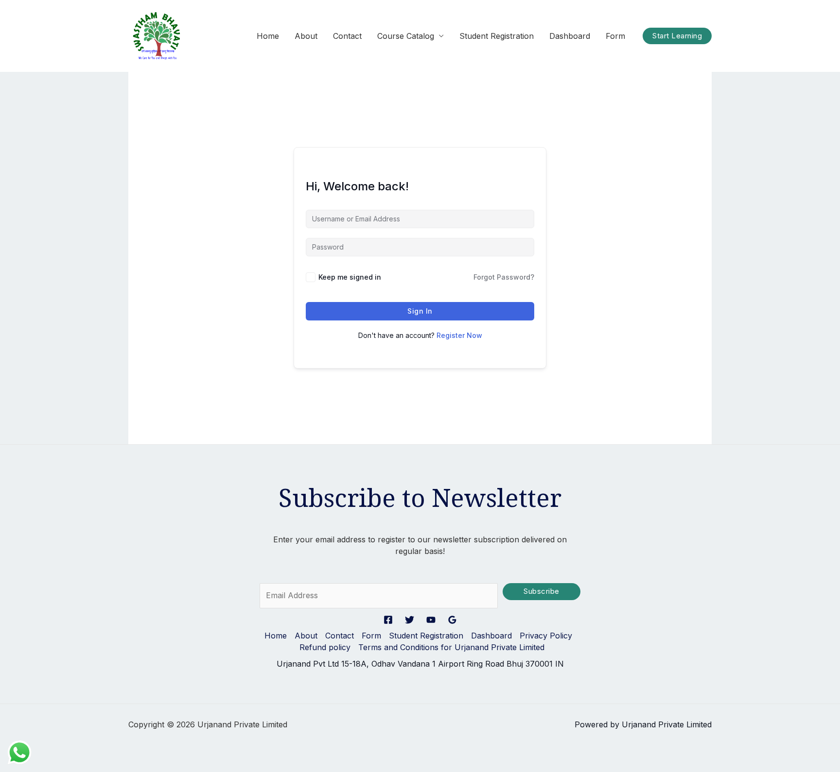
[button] (677, 36)
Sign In (420, 311)
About (306, 36)
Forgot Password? (503, 277)
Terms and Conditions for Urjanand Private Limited (451, 647)
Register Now (459, 335)
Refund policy (324, 647)
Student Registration (496, 36)
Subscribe (542, 591)
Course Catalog (405, 36)
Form (615, 36)
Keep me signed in (349, 277)
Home (268, 36)
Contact (347, 36)
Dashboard (569, 36)
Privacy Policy (546, 635)
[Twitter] (409, 619)
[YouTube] (431, 619)
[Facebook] (388, 619)
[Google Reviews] (452, 619)
